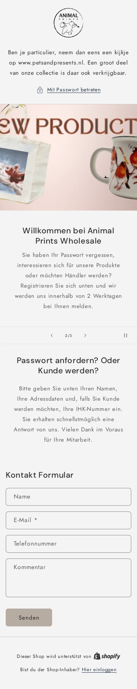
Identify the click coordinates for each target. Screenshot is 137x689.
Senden (29, 617)
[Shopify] (107, 656)
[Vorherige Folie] (51, 335)
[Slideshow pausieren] (128, 335)
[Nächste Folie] (85, 335)
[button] (69, 89)
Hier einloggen (99, 669)
